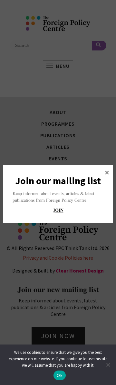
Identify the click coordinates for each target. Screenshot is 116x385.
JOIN (58, 210)
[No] (108, 365)
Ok (60, 375)
